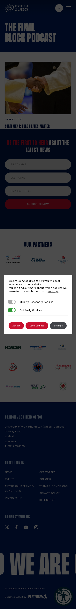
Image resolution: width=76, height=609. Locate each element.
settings (53, 291)
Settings (58, 325)
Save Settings (36, 325)
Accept (16, 325)
